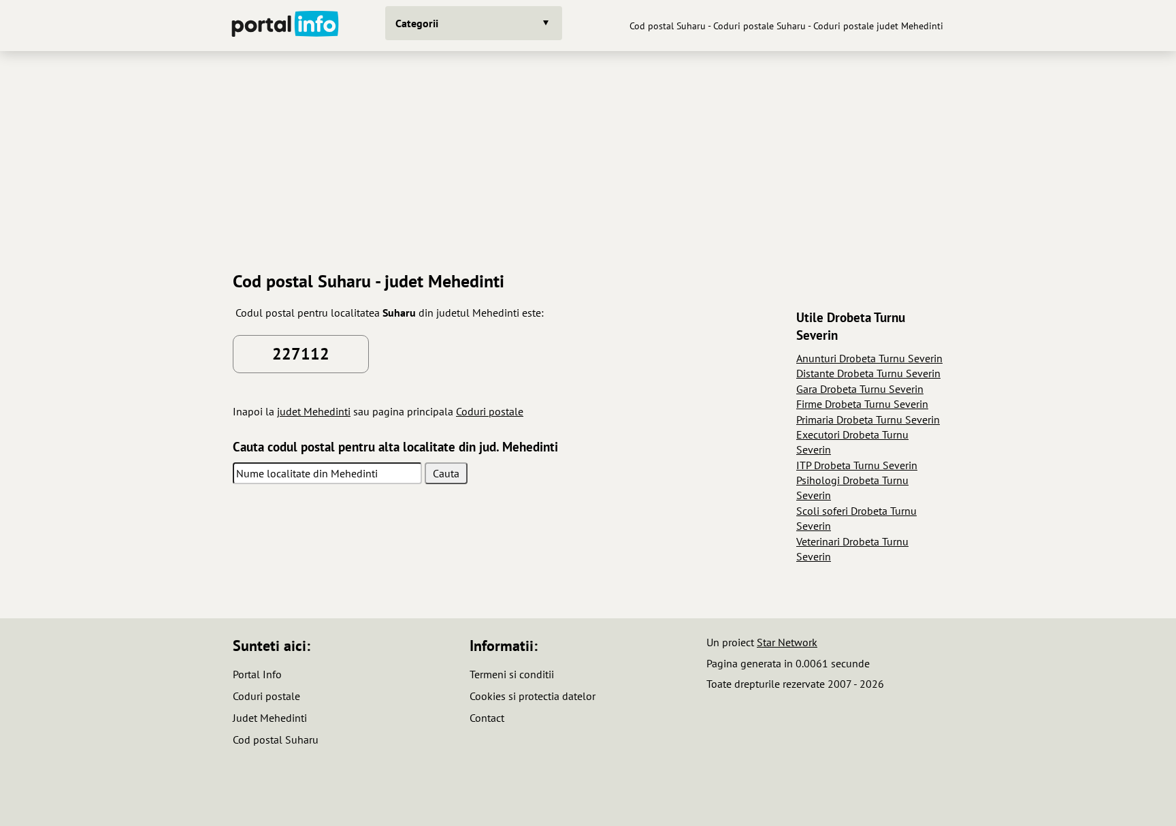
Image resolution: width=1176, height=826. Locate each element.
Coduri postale (489, 411)
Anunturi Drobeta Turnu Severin (869, 358)
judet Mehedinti (313, 411)
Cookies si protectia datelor (532, 696)
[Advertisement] (588, 156)
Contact (487, 718)
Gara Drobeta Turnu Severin (860, 389)
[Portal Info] (285, 25)
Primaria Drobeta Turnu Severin (868, 419)
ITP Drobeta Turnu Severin (856, 465)
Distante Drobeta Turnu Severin (868, 373)
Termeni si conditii (512, 674)
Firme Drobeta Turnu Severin (862, 404)
